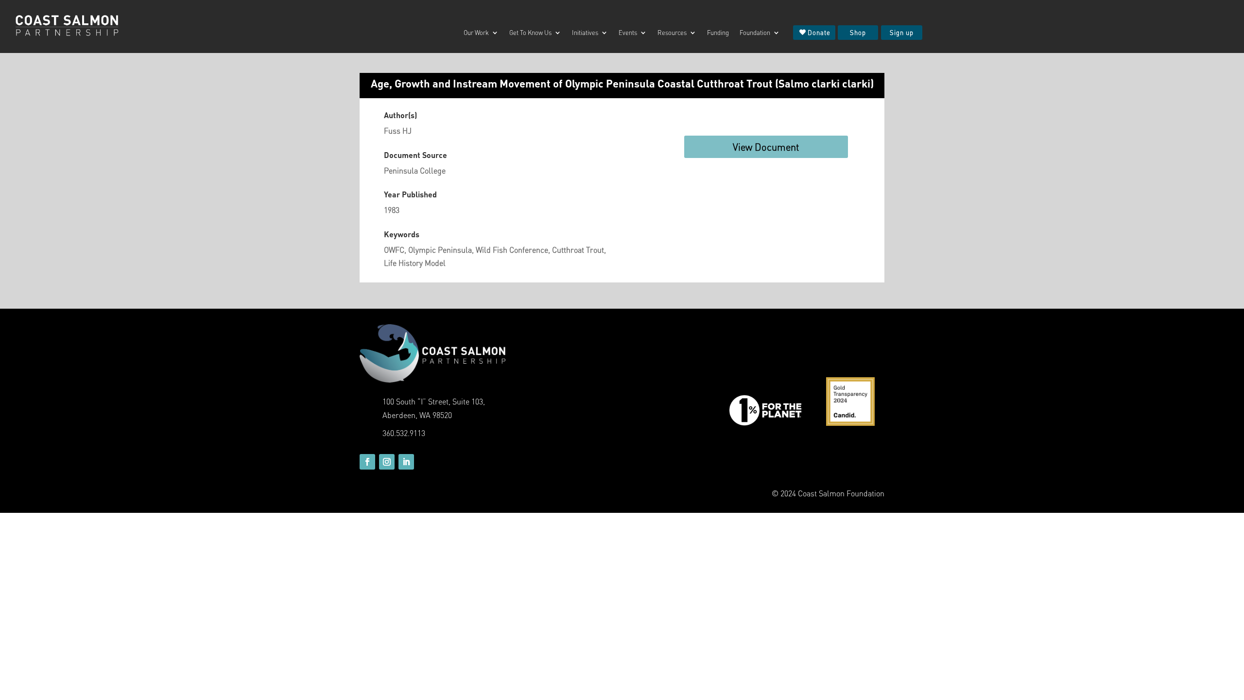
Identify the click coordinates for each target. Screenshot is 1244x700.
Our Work (476, 32)
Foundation (755, 32)
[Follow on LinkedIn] (406, 462)
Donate (819, 32)
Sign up (902, 32)
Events (628, 32)
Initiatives (585, 32)
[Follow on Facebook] (367, 462)
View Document (766, 146)
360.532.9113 (403, 433)
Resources (672, 32)
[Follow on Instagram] (387, 462)
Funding (718, 32)
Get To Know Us (530, 32)
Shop (858, 32)
